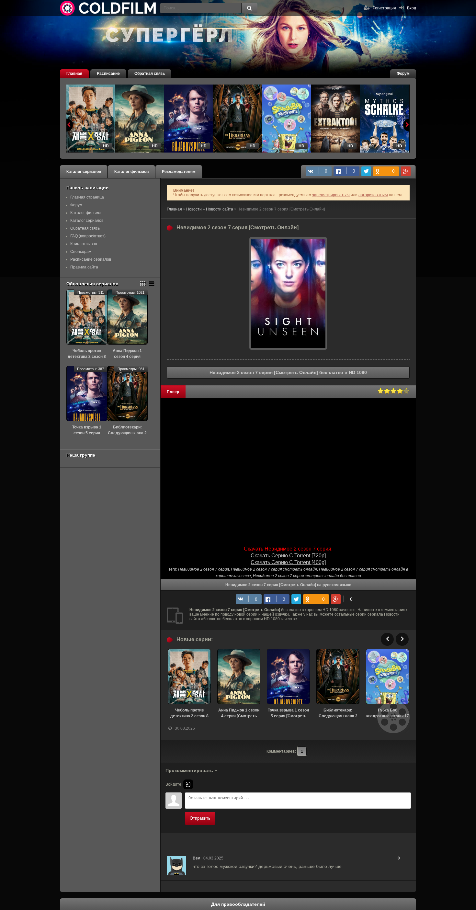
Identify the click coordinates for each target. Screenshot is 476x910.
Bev (196, 858)
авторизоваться (373, 195)
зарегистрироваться (331, 195)
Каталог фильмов (131, 171)
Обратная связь (149, 73)
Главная (74, 73)
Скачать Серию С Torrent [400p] (288, 562)
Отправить (200, 818)
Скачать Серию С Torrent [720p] (288, 555)
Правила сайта (84, 267)
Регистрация (384, 8)
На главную (108, 8)
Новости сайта (219, 209)
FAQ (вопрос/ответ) (88, 236)
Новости (194, 209)
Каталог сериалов (83, 171)
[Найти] (249, 8)
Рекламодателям (179, 171)
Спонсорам (80, 251)
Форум (403, 73)
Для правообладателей (238, 904)
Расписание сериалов (90, 259)
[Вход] (188, 784)
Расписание (108, 73)
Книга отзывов (83, 244)
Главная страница (87, 197)
